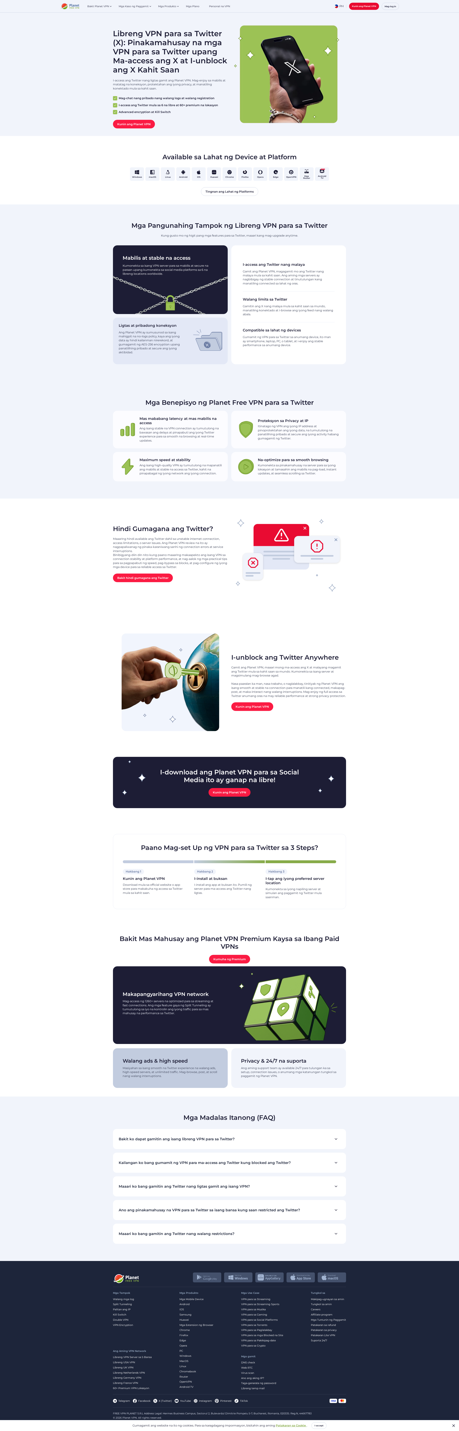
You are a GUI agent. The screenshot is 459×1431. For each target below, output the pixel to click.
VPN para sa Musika (253, 1309)
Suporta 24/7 (319, 1340)
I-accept (318, 1425)
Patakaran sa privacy (324, 1330)
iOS (181, 1309)
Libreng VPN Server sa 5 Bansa (132, 1357)
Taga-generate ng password (258, 1383)
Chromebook (187, 1371)
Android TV (186, 1386)
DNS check (248, 1362)
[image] (126, 1277)
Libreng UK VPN (123, 1367)
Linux (182, 1366)
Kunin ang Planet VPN (364, 6)
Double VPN (120, 1319)
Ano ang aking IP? (252, 1378)
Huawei (184, 1319)
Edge (182, 1340)
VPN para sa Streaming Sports (260, 1304)
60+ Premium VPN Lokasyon (131, 1388)
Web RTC (247, 1367)
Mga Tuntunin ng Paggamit (328, 1319)
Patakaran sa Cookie (291, 1425)
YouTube (185, 1400)
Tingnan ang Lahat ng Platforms (229, 191)
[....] (69, 6)
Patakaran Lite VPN (323, 1335)
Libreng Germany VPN (127, 1377)
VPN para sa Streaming (255, 1299)
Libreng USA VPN (124, 1362)
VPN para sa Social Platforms (259, 1319)
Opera (183, 1345)
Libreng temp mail (253, 1388)
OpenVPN (185, 1381)
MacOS (183, 1361)
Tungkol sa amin (321, 1304)
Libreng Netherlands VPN (129, 1372)
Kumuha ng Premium (229, 959)
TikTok (244, 1400)
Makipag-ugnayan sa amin (327, 1299)
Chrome (184, 1330)
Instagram (205, 1400)
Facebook (144, 1400)
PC (181, 1350)
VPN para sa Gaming (254, 1314)
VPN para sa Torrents (254, 1325)
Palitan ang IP (122, 1309)
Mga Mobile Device (191, 1299)
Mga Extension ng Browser (196, 1325)
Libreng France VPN (125, 1383)
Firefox (183, 1335)
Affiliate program (321, 1314)
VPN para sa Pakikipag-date (258, 1340)
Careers (315, 1309)
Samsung (185, 1314)
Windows (185, 1355)
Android (184, 1304)
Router (183, 1376)
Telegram (124, 1400)
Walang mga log (123, 1299)
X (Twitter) (165, 1400)
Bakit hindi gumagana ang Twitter (143, 577)
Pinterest (226, 1400)
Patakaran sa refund (323, 1325)
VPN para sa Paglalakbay (256, 1330)
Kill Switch (119, 1314)
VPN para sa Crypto (253, 1345)
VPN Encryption (123, 1325)
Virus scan (247, 1373)
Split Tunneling (122, 1304)
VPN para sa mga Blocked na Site (262, 1335)
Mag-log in (390, 6)
